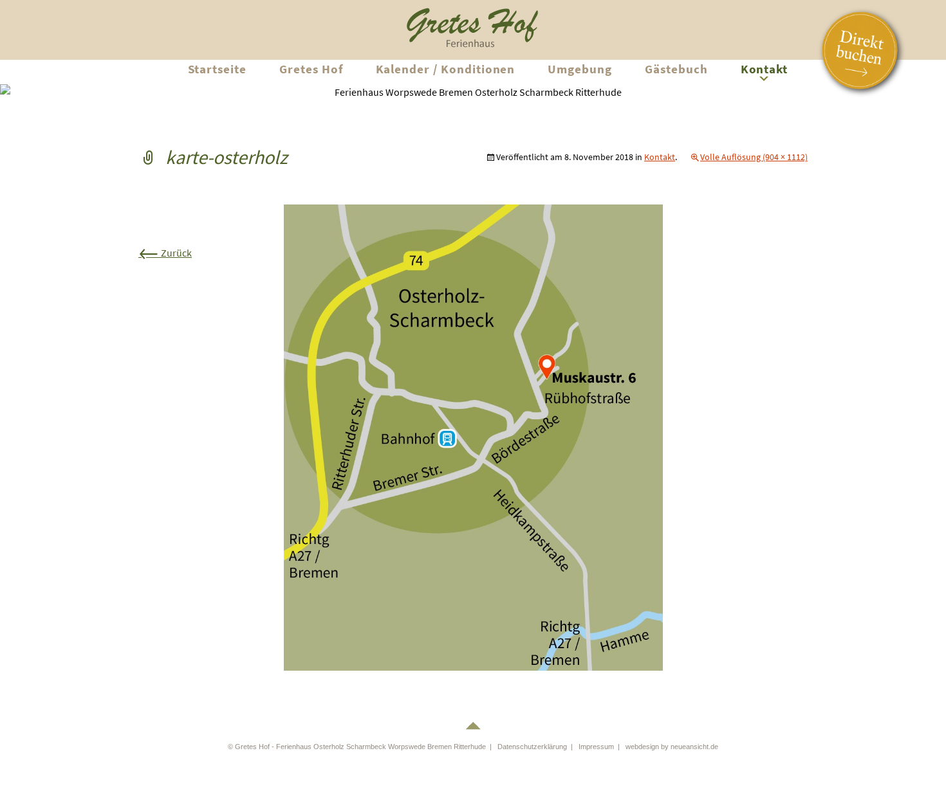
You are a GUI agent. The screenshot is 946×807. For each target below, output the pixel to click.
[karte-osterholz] (473, 436)
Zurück (165, 252)
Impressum (596, 746)
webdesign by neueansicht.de (672, 746)
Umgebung (580, 69)
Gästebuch (676, 69)
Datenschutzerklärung (532, 746)
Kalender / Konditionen (445, 69)
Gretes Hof (311, 69)
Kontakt (764, 69)
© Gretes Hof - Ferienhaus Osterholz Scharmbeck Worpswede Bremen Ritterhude (357, 746)
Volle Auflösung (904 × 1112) (754, 157)
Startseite (217, 69)
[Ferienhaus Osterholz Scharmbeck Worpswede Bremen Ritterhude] (473, 25)
